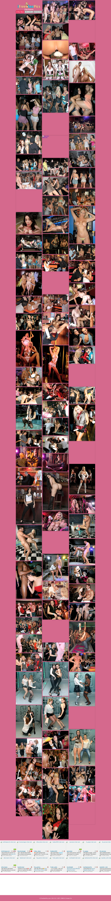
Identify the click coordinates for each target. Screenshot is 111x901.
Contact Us (69, 898)
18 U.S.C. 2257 (56, 898)
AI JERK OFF (29, 12)
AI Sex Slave (20, 12)
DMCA (63, 898)
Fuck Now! (37, 12)
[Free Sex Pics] (29, 4)
